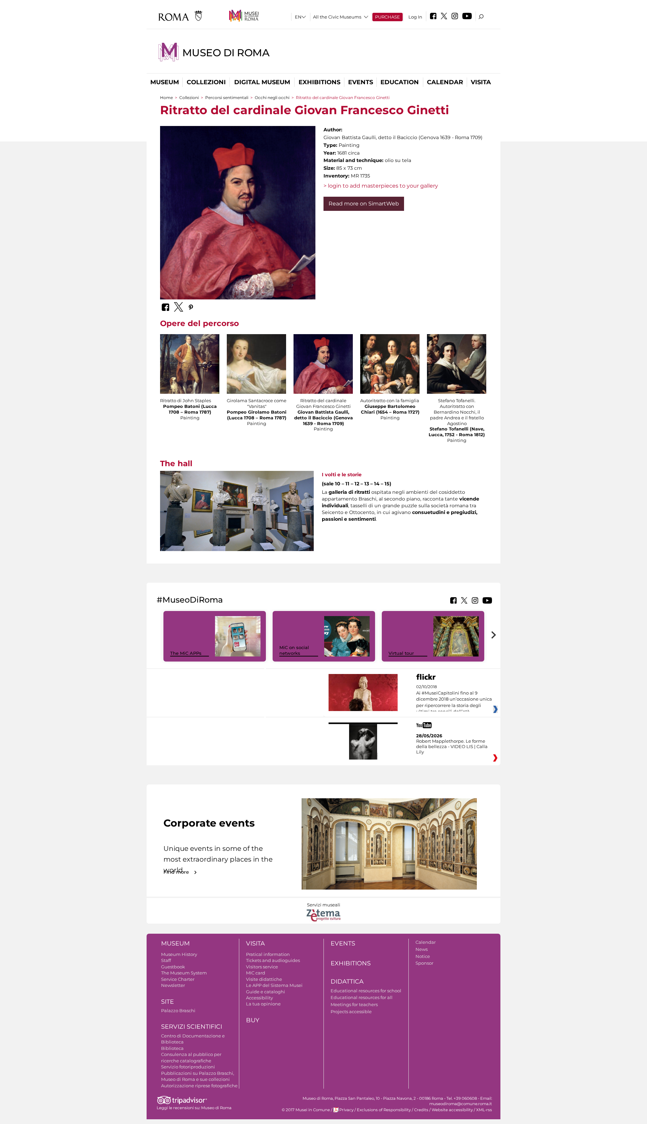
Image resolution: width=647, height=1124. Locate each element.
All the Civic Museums (337, 17)
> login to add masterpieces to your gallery (381, 186)
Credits (421, 1109)
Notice (422, 956)
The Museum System (184, 972)
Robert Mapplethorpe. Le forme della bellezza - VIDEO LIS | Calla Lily (452, 746)
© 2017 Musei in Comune (306, 1109)
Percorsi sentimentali (226, 97)
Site (167, 1002)
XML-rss (484, 1109)
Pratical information (268, 954)
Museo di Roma (226, 52)
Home (166, 97)
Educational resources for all (362, 997)
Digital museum (262, 82)
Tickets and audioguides (273, 960)
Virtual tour (401, 653)
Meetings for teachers (354, 1004)
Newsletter (173, 985)
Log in (415, 17)
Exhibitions (319, 82)
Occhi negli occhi (272, 97)
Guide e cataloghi (265, 991)
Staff (166, 960)
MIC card (255, 972)
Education (399, 82)
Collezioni (206, 82)
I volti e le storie (342, 475)
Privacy (346, 1109)
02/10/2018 (454, 699)
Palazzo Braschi (178, 1010)
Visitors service (262, 966)
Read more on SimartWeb (364, 203)
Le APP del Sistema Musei (274, 985)
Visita (481, 82)
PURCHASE (387, 17)
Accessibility (259, 997)
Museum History (179, 954)
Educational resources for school (366, 990)
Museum (164, 82)
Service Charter (177, 979)
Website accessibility (452, 1109)
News (421, 949)
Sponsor (424, 963)
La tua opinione (263, 1003)
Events (360, 82)
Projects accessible (351, 1011)
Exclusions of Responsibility (384, 1109)
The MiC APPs (186, 653)
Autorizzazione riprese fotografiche (199, 1085)
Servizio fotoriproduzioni (188, 1066)
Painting (189, 417)
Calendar (445, 82)
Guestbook (173, 966)
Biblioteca (172, 1048)
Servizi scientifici (191, 1027)
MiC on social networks (294, 650)
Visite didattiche (264, 979)
